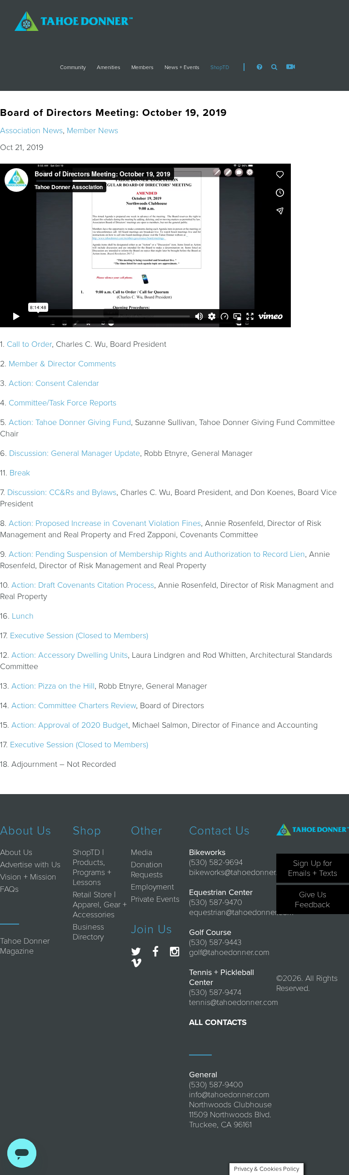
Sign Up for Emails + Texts (312, 868)
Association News (31, 130)
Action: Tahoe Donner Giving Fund (70, 422)
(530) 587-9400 (216, 1085)
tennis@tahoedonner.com (233, 1002)
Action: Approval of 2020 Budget (69, 725)
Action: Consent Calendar (54, 383)
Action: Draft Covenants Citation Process (82, 585)
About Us (16, 852)
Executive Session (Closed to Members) (79, 635)
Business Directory (88, 932)
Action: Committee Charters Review (73, 705)
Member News (92, 130)
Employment (152, 887)
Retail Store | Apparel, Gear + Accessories (100, 905)
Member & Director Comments (62, 364)
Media (141, 852)
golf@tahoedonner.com (229, 952)
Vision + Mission (28, 877)
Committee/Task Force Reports (62, 403)
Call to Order (29, 344)
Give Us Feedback (312, 900)
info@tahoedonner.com (229, 1095)
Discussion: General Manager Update (74, 453)
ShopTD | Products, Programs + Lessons (92, 867)
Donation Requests (147, 870)
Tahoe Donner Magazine (25, 946)
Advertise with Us (30, 865)
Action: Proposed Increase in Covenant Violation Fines (105, 523)
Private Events (155, 899)
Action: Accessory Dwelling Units (69, 655)
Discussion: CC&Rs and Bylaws (61, 492)
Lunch (23, 616)
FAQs (9, 889)
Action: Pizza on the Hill (53, 686)
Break (20, 473)
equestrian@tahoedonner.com (241, 912)
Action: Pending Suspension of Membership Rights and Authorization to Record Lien (157, 554)
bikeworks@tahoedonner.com (240, 872)
